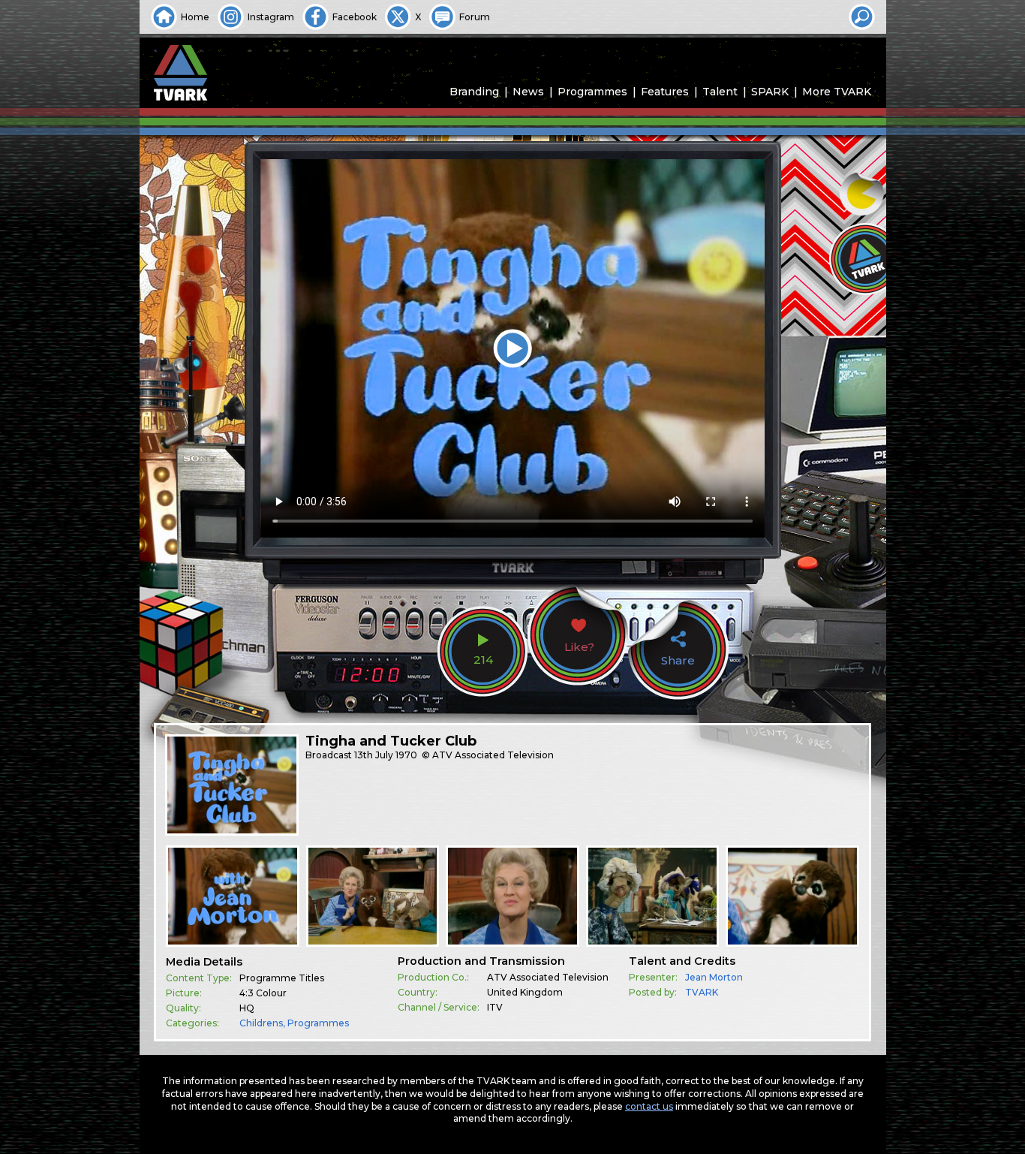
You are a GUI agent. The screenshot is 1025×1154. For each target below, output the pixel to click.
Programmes (592, 91)
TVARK (701, 992)
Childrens (261, 1023)
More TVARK (836, 91)
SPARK (770, 91)
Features (665, 91)
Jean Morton (714, 977)
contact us (649, 1106)
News (528, 91)
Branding (474, 91)
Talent (720, 91)
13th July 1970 (385, 755)
